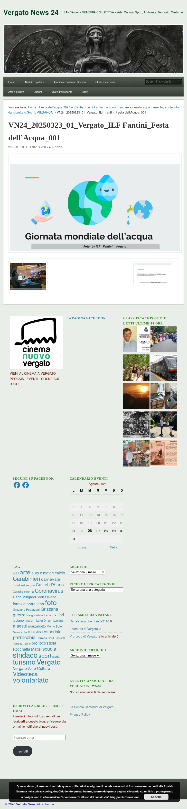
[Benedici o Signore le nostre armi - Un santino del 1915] (163, 454)
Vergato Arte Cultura (31, 668)
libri (60, 615)
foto (51, 602)
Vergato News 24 (31, 12)
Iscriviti (23, 751)
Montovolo (20, 632)
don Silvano (47, 596)
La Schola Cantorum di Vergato (91, 706)
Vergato (49, 661)
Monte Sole (54, 626)
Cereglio (18, 591)
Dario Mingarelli (25, 596)
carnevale (50, 579)
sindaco (25, 654)
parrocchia (24, 637)
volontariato (31, 680)
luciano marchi (24, 620)
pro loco (39, 643)
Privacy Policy (80, 714)
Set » (114, 547)
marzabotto (37, 626)
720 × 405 (47, 147)
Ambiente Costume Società (70, 82)
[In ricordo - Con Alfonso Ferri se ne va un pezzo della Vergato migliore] (136, 339)
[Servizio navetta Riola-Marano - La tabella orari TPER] (163, 368)
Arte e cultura (16, 92)
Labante (50, 615)
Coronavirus (49, 590)
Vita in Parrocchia (61, 92)
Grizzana (49, 609)
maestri (20, 625)
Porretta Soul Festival (51, 638)
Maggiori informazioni (124, 797)
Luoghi (38, 92)
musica (35, 631)
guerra (19, 614)
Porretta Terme (22, 643)
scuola (49, 648)
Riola (51, 643)
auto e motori (42, 572)
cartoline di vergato (24, 585)
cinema (29, 591)
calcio (60, 573)
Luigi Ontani (44, 620)
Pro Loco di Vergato (83, 636)
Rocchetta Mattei (27, 649)
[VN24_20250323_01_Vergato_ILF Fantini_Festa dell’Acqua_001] (93, 203)
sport (44, 655)
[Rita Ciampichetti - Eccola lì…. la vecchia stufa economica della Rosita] (163, 396)
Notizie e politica (34, 82)
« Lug (82, 547)
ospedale (53, 631)
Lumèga (58, 620)
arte (25, 571)
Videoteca (25, 674)
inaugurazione (35, 615)
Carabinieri (26, 578)
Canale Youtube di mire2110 (89, 621)
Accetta (156, 797)
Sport (85, 92)
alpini (16, 573)
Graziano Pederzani (26, 609)
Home (11, 82)
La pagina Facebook (86, 318)
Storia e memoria (105, 82)
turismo (24, 661)
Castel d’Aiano (50, 584)
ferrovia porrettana (28, 603)
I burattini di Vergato (84, 628)
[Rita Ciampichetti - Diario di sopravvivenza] (136, 396)
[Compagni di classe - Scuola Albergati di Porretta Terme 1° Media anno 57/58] (136, 425)
